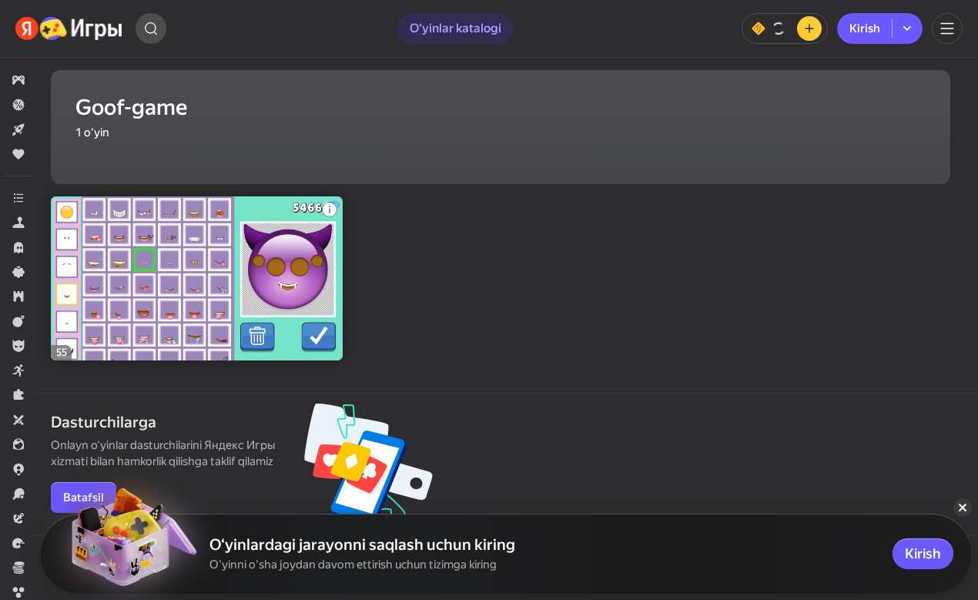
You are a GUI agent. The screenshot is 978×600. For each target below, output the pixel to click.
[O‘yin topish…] (151, 28)
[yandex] (69, 28)
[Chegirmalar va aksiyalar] (18, 104)
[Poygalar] (18, 543)
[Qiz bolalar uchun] (18, 444)
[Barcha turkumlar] (18, 198)
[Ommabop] (18, 154)
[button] (18, 80)
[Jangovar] (18, 321)
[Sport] (18, 493)
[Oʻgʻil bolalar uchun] (18, 346)
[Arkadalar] (18, 370)
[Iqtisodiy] (18, 567)
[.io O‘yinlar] (18, 469)
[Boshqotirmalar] (18, 395)
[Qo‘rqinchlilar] (18, 247)
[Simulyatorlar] (18, 222)
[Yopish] (962, 507)
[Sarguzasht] (18, 518)
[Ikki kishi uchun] (18, 419)
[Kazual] (18, 272)
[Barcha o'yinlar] (18, 80)
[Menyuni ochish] (947, 28)
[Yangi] (18, 129)
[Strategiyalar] (18, 296)
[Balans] (785, 28)
